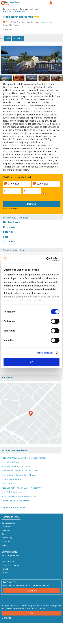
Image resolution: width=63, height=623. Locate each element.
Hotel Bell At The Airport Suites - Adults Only (22, 487)
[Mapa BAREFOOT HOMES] (30, 413)
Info (8, 38)
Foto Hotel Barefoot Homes (14, 507)
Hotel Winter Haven (11, 462)
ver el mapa (47, 22)
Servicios (17, 38)
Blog (4, 534)
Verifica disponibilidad (17, 177)
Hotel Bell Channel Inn (12, 492)
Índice (4, 545)
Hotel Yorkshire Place (11, 479)
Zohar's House (8, 483)
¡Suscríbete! (31, 590)
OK (31, 362)
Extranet (5, 572)
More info (6, 617)
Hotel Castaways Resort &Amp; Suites (19, 496)
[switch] (55, 321)
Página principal (10, 9)
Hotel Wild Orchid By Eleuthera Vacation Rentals (24, 457)
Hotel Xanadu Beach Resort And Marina (20, 470)
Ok (31, 613)
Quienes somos (8, 523)
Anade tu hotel (8, 561)
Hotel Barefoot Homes (14, 11)
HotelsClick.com (10, 3)
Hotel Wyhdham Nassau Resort (16, 466)
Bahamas (24, 9)
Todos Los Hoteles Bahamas (16, 500)
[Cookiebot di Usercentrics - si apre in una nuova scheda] (46, 259)
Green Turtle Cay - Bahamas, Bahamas (22, 22)
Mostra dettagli (45, 352)
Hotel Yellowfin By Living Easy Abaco (18, 475)
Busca (31, 204)
